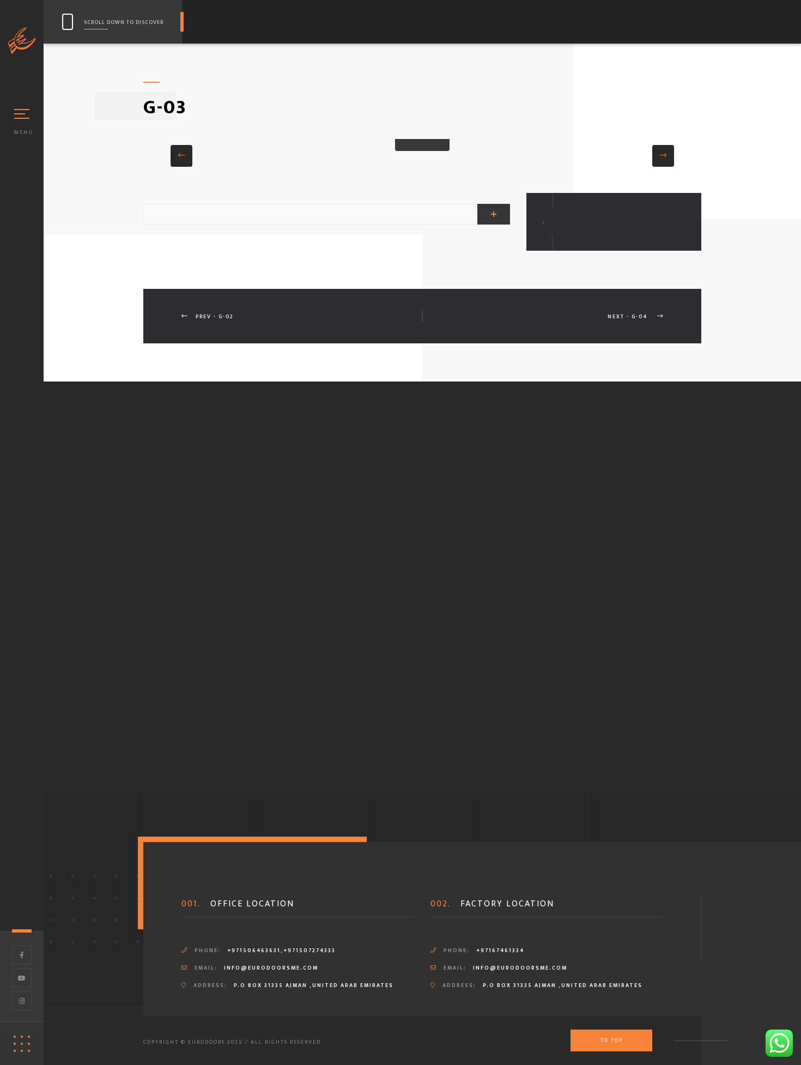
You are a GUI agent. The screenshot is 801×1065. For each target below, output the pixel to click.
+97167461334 (500, 950)
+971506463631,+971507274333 (281, 950)
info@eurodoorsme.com (271, 968)
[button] (181, 156)
